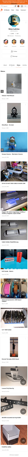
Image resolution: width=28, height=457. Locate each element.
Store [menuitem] (12, 10)
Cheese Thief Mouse (8, 95)
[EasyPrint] (15, 6)
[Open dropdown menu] (25, 21)
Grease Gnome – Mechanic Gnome (12, 154)
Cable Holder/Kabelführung (10, 242)
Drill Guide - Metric (7, 271)
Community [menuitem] (24, 10)
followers (11, 35)
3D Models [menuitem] (6, 10)
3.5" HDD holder (6, 329)
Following (18, 35)
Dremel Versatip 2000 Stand (10, 359)
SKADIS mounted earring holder (11, 417)
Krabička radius (6, 447)
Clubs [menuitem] (17, 10)
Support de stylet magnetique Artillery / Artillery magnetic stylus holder (14, 212)
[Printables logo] (1, 10)
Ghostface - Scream (8, 125)
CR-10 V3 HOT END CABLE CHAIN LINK (13, 183)
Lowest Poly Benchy (8, 388)
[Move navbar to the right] (26, 10)
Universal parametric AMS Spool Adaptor (11, 300)
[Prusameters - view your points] (18, 6)
